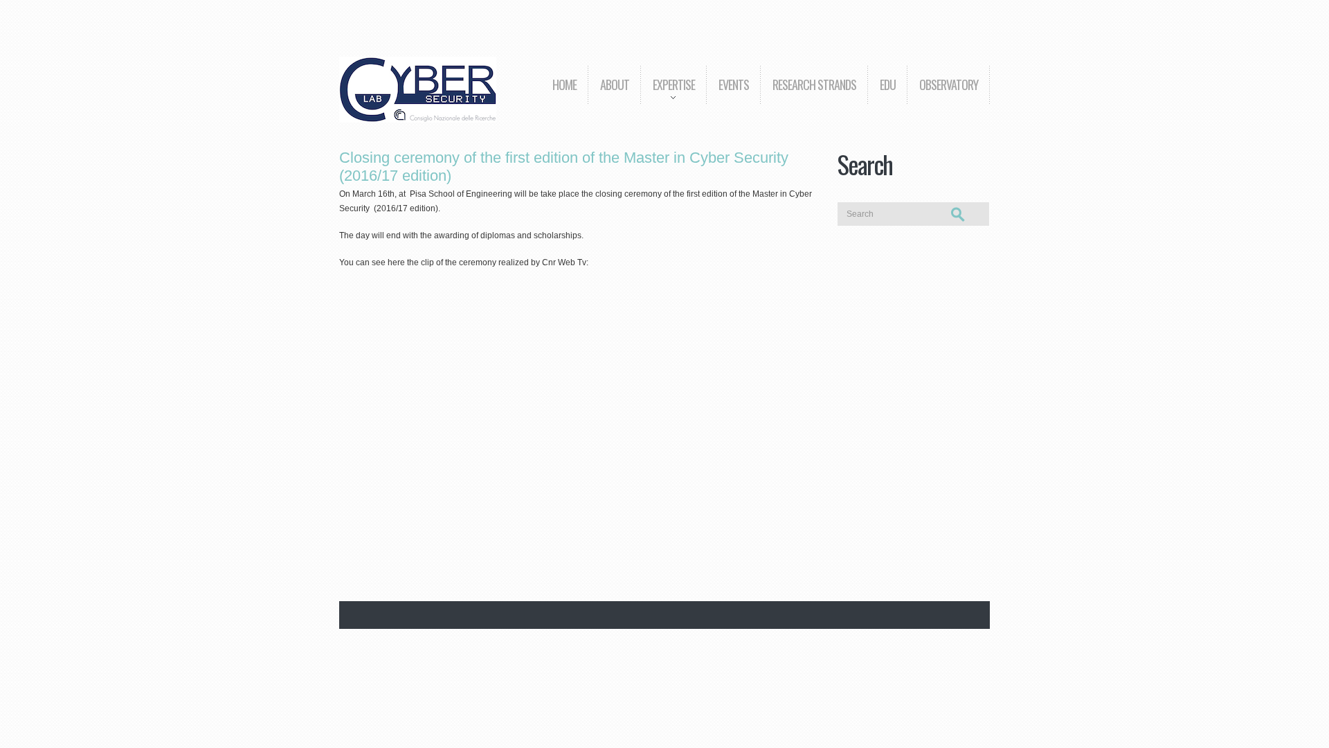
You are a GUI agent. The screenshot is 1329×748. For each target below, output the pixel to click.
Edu (888, 84)
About (614, 84)
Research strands (814, 84)
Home (564, 84)
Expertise (667, 94)
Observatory (948, 84)
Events (733, 84)
